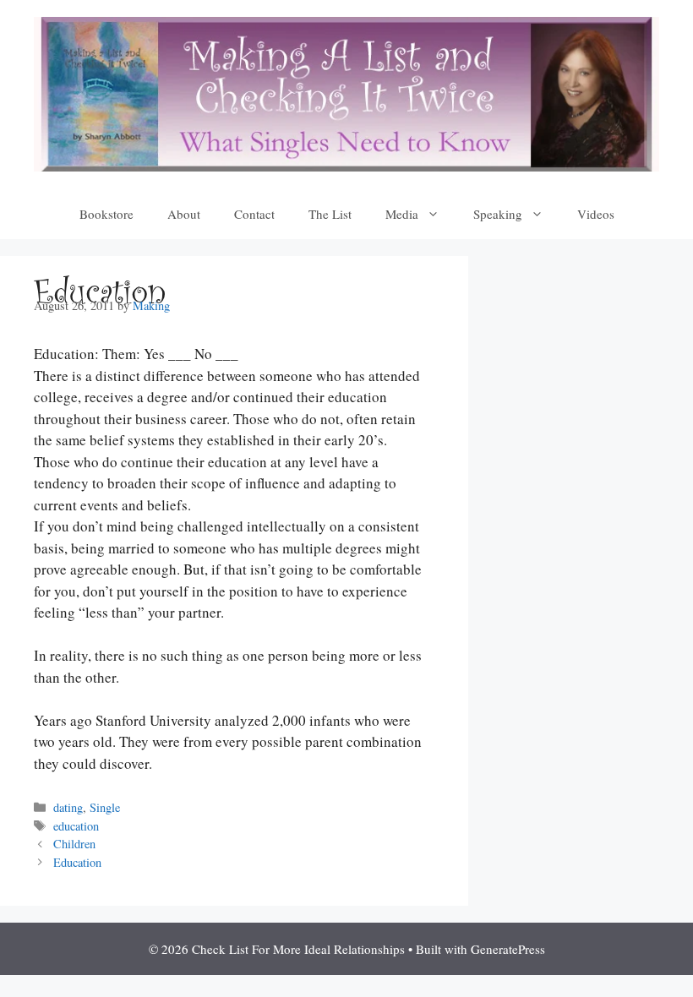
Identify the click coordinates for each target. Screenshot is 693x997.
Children (74, 844)
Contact (254, 213)
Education (77, 862)
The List (330, 213)
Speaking (497, 213)
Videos (595, 213)
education (76, 826)
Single (105, 807)
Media (401, 213)
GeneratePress (508, 948)
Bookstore (106, 213)
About (183, 213)
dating (68, 807)
